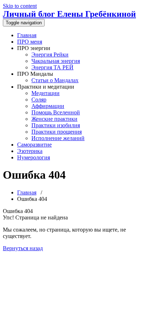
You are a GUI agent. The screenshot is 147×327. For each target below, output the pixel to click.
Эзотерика (29, 151)
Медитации (45, 93)
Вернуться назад (23, 248)
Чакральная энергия (55, 61)
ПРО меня (29, 42)
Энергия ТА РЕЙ (52, 67)
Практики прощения (56, 132)
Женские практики (54, 119)
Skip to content (20, 6)
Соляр (38, 99)
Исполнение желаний (58, 138)
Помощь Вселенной (55, 112)
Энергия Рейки (50, 54)
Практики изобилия (55, 125)
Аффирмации (47, 106)
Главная (26, 35)
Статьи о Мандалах (54, 80)
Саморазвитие (34, 145)
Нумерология (33, 157)
